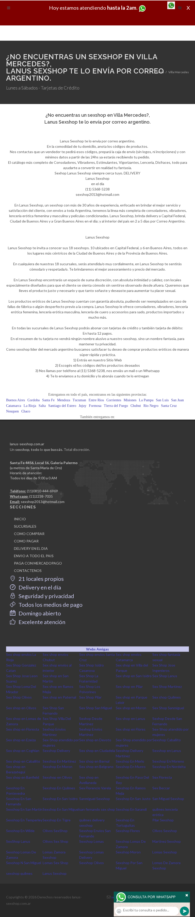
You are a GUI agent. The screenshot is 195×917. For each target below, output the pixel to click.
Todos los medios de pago (50, 604)
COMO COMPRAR (29, 533)
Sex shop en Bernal (94, 761)
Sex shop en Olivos (21, 708)
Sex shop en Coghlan (22, 750)
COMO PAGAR (26, 541)
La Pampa (146, 400)
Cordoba (33, 400)
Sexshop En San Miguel (61, 809)
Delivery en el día (39, 587)
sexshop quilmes (19, 873)
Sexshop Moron (128, 852)
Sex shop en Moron (131, 708)
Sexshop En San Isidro (60, 798)
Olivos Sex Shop (55, 841)
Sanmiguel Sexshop (94, 798)
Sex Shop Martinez (167, 686)
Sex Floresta (162, 777)
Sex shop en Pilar (129, 686)
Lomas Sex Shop (55, 863)
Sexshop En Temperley (24, 820)
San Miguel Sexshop (168, 798)
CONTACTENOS (28, 570)
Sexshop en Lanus (166, 750)
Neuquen (12, 411)
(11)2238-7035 (41, 496)
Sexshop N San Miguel (23, 863)
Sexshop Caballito (166, 740)
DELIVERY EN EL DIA (31, 548)
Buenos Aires (15, 400)
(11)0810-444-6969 (42, 491)
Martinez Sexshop (166, 841)
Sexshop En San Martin (24, 809)
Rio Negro (150, 406)
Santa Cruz (169, 406)
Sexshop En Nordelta (169, 766)
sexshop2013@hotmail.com (42, 501)
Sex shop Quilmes (166, 697)
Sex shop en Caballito (23, 761)
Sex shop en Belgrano (96, 766)
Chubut (136, 406)
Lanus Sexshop (55, 873)
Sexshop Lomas (91, 841)
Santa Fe (48, 400)
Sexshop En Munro (130, 766)
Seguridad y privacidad (46, 596)
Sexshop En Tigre (57, 820)
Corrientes (113, 400)
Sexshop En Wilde (20, 831)
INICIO (20, 519)
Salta (42, 406)
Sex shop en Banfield (22, 777)
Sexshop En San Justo (133, 798)
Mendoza (63, 400)
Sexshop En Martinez (59, 761)
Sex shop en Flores (130, 729)
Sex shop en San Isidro (134, 676)
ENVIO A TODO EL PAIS (34, 556)
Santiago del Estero (62, 406)
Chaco (25, 411)
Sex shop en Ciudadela (97, 750)
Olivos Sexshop (164, 831)
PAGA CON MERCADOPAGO (38, 563)
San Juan (177, 400)
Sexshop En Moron (57, 766)
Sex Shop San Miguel (95, 708)
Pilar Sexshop (163, 820)
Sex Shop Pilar (90, 697)
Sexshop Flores (128, 831)
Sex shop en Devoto (95, 740)
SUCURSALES (25, 526)
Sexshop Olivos (91, 863)
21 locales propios (41, 578)
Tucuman (79, 400)
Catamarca (13, 406)
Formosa (95, 406)
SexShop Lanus (18, 841)
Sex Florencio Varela (95, 788)
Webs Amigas (97, 649)
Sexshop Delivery (56, 750)
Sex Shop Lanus (164, 676)
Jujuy (82, 406)
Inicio (160, 72)
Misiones (130, 400)
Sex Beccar (161, 788)
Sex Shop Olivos (19, 697)
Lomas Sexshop (164, 852)
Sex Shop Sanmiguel (168, 708)
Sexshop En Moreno (168, 761)
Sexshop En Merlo (130, 761)
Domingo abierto (39, 613)
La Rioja (30, 406)
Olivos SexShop (55, 831)
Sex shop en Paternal (59, 697)
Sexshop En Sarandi (131, 809)
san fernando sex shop (97, 809)
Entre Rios (96, 400)
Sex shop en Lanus (130, 718)
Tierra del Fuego (116, 406)
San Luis (162, 400)
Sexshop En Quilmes (59, 788)
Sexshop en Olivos (57, 777)
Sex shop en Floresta (22, 729)
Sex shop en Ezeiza (21, 740)
